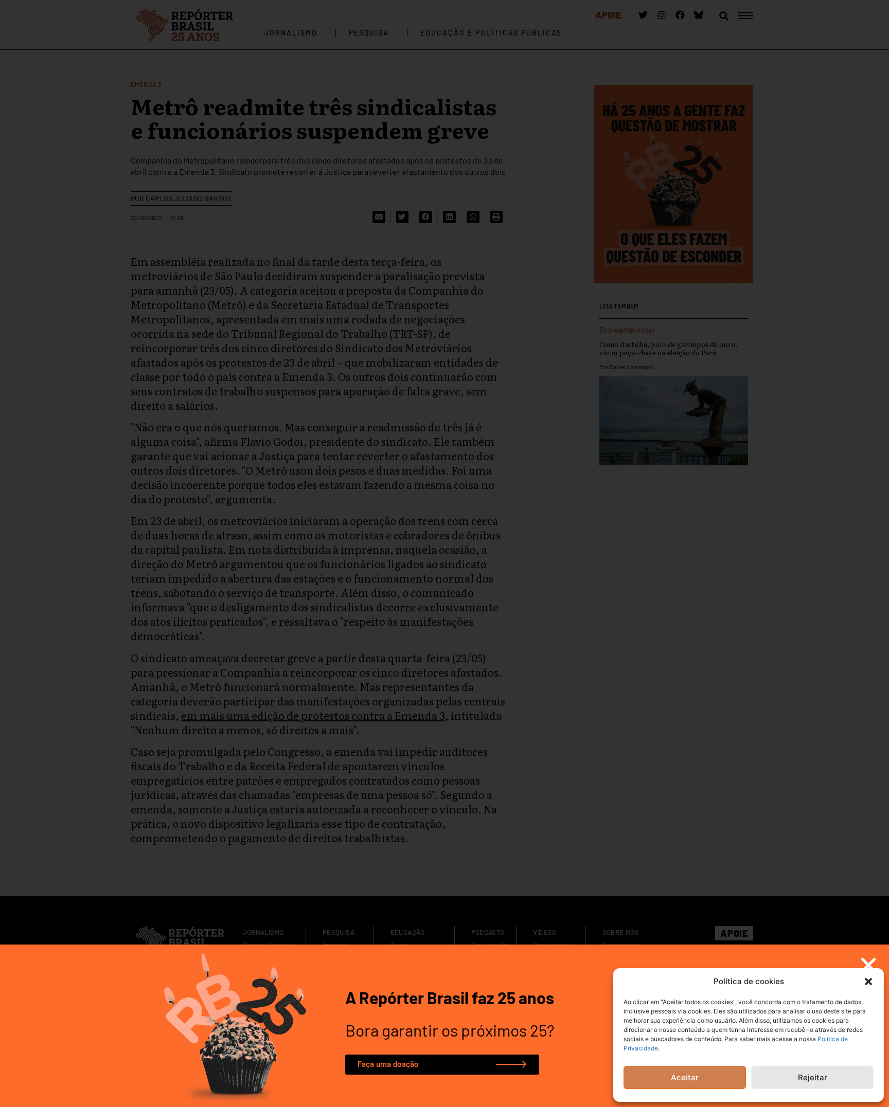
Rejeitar (812, 1077)
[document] (444, 553)
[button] (868, 981)
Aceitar (685, 1077)
